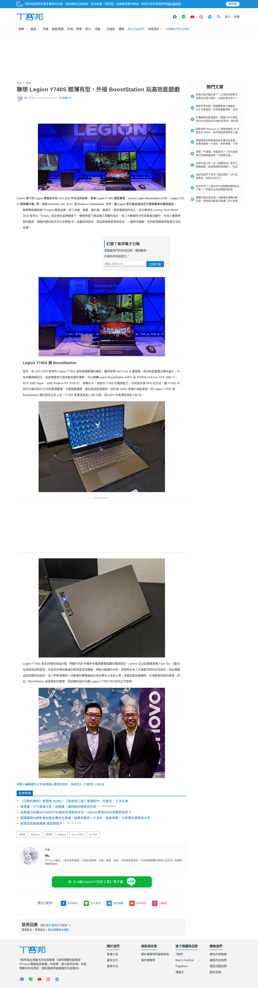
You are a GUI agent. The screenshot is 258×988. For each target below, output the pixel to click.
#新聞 (48, 834)
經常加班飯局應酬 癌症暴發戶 (41, 823)
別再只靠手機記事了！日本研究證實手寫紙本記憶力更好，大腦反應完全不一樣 (217, 98)
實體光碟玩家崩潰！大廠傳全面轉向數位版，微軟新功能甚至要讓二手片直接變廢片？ (217, 201)
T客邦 (179, 954)
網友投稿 (215, 972)
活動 (97, 29)
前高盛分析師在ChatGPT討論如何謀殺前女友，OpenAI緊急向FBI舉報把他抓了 (75, 812)
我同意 (233, 3)
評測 (70, 29)
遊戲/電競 (58, 29)
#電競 (22, 834)
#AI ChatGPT (136, 29)
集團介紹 (112, 954)
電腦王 (180, 972)
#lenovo (35, 834)
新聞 (21, 29)
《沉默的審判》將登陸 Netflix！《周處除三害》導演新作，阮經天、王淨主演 (74, 801)
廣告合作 (112, 960)
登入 (227, 16)
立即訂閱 (155, 264)
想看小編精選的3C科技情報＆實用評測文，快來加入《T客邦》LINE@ (60, 784)
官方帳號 (96, 903)
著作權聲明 (148, 960)
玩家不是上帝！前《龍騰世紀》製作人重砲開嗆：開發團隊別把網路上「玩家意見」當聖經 (217, 166)
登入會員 (51, 925)
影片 (88, 29)
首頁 (19, 83)
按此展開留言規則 (58, 929)
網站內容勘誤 (218, 954)
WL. (26, 98)
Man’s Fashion (185, 960)
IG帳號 (163, 903)
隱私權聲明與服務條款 (155, 954)
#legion (62, 834)
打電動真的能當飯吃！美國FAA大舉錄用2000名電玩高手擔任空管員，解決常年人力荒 (217, 121)
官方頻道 (118, 903)
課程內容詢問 (218, 960)
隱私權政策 (174, 3)
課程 (121, 29)
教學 (79, 29)
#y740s (93, 834)
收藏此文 (67, 98)
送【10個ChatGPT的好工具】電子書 (95, 882)
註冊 (237, 16)
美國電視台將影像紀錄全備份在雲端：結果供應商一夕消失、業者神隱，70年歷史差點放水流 (85, 818)
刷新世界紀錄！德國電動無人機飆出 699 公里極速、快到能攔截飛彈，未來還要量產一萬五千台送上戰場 (217, 109)
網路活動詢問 (218, 966)
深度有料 (153, 29)
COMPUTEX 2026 (177, 29)
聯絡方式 (112, 966)
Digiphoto (182, 966)
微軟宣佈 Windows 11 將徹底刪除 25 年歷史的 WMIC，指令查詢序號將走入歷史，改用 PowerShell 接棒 (217, 132)
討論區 (111, 29)
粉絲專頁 (73, 903)
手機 (45, 29)
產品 (33, 29)
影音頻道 (141, 903)
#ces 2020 (77, 834)
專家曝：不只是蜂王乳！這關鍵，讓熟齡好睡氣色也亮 (58, 806)
